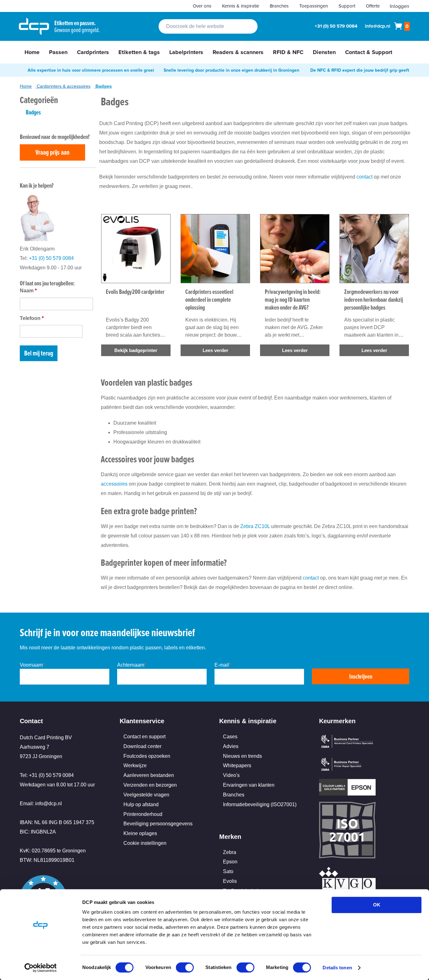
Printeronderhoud (142, 814)
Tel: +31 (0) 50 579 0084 (47, 775)
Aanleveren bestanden (148, 775)
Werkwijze (135, 765)
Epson (230, 861)
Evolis (230, 881)
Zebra (229, 852)
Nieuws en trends (242, 756)
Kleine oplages (140, 833)
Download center (142, 746)
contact (364, 176)
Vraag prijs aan (52, 152)
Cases (230, 736)
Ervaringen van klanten (248, 785)
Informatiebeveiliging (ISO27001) (259, 804)
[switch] (185, 968)
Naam (28, 290)
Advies (230, 746)
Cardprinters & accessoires (63, 86)
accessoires (114, 484)
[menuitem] (32, 52)
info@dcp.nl (377, 26)
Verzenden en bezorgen (150, 785)
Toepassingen (313, 6)
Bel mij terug (38, 353)
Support (347, 6)
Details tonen (337, 967)
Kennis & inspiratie (240, 6)
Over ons (202, 6)
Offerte (373, 6)
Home (26, 86)
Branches (279, 6)
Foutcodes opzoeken (146, 756)
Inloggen (399, 6)
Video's (231, 775)
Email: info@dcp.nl (41, 803)
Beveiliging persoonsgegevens (158, 823)
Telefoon (32, 318)
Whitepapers (237, 765)
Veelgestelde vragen (146, 794)
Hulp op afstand (141, 804)
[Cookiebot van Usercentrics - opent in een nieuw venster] (40, 967)
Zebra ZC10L (255, 526)
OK (376, 904)
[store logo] (34, 26)
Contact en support (144, 736)
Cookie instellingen (144, 843)
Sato (228, 871)
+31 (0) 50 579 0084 (336, 26)
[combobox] (208, 26)
